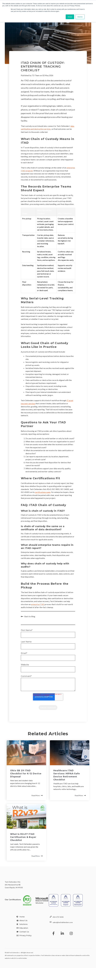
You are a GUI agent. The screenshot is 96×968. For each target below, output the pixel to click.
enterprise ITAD (37, 604)
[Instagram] (71, 933)
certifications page (42, 492)
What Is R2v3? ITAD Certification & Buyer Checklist (23, 837)
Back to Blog (29, 616)
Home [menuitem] (22, 917)
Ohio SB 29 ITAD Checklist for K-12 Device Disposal (25, 773)
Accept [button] (70, 17)
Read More (35, 795)
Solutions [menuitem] (23, 924)
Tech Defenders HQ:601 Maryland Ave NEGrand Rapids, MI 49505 (14, 884)
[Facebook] (53, 933)
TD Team (35, 75)
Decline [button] (80, 17)
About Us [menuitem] (23, 920)
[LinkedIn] (62, 933)
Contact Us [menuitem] (24, 932)
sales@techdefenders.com (63, 922)
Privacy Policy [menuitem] (25, 935)
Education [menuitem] (23, 928)
